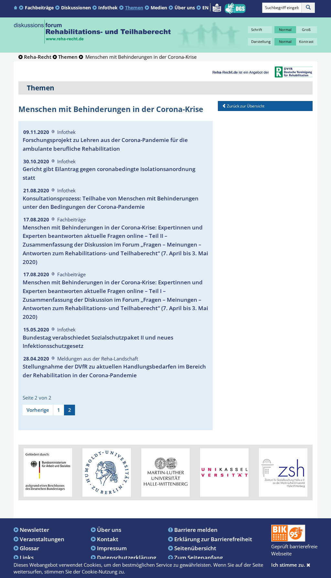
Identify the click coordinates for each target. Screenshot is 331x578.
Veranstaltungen (42, 539)
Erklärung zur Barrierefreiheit (213, 539)
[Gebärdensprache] (235, 8)
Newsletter (34, 529)
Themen (134, 8)
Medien (159, 8)
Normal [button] (285, 29)
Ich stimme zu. (288, 565)
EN (205, 8)
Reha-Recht (37, 57)
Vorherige (38, 410)
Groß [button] (306, 29)
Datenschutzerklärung (126, 557)
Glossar (29, 548)
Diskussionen (76, 8)
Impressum (112, 548)
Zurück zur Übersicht (245, 106)
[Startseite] (16, 7)
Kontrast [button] (306, 41)
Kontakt (107, 539)
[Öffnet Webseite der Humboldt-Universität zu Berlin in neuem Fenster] (106, 472)
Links (27, 557)
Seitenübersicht (195, 548)
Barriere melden (196, 529)
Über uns (185, 8)
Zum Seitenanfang (198, 557)
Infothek (108, 8)
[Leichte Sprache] (216, 7)
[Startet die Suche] (308, 8)
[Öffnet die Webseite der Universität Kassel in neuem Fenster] (224, 472)
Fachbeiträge (39, 8)
